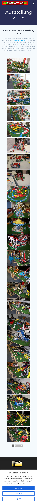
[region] (18, 486)
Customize (18, 493)
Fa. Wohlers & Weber (20, 40)
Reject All (19, 499)
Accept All (18, 488)
